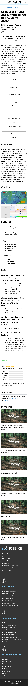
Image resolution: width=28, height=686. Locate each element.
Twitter (17, 398)
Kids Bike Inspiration (8, 635)
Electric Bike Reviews (8, 596)
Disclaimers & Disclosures (10, 565)
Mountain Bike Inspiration (10, 637)
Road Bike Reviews (8, 594)
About (4, 556)
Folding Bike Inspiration (9, 632)
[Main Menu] (3, 2)
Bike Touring (6, 671)
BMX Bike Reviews (7, 598)
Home (2, 7)
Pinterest (6, 400)
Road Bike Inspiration (8, 642)
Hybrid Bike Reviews (8, 603)
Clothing (4, 669)
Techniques (5, 676)
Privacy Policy (6, 563)
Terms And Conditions (9, 568)
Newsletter (5, 554)
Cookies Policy (6, 570)
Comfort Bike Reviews (9, 601)
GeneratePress (14, 683)
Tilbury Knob (5, 516)
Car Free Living (6, 661)
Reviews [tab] (4, 360)
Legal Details (6, 558)
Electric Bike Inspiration (9, 628)
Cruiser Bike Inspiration (9, 625)
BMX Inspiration (7, 623)
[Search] (25, 2)
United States (8, 7)
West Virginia (17, 7)
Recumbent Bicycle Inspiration (11, 639)
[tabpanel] (14, 376)
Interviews (5, 664)
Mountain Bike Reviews (9, 591)
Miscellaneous (6, 666)
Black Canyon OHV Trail (9, 473)
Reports (4, 673)
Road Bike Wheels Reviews (10, 605)
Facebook (11, 398)
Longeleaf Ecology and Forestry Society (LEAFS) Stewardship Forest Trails (13, 428)
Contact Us (5, 561)
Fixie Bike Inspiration (8, 630)
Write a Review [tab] (7, 393)
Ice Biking (5, 659)
